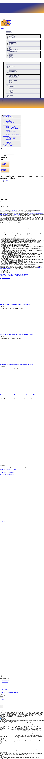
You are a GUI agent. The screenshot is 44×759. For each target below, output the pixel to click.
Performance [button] (2, 742)
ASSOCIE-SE (5, 22)
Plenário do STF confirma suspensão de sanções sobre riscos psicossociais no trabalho (16, 334)
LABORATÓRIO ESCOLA (13, 51)
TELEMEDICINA (11, 57)
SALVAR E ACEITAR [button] (4, 758)
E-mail (1, 695)
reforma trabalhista (13, 210)
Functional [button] (2, 738)
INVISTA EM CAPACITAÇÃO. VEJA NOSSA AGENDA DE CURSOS (9, 475)
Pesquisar (3, 18)
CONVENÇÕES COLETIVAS (10, 33)
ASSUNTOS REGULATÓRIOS (14, 75)
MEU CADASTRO (11, 35)
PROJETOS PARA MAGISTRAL (14, 49)
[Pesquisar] (5, 155)
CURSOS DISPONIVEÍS (12, 37)
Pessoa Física (3, 163)
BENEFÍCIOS (8, 50)
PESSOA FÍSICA (7, 25)
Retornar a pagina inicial (7, 472)
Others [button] (1, 755)
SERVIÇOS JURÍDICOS (12, 42)
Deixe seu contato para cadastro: (9, 692)
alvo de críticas (17, 214)
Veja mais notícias (5, 278)
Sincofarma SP (2, 1)
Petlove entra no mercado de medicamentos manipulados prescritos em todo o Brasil (16, 364)
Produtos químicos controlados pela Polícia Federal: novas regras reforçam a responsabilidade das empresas (21, 394)
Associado (2, 28)
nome (1, 694)
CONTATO (7, 96)
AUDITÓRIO (11, 54)
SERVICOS (8, 39)
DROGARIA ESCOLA (12, 87)
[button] (22, 201)
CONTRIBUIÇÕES (9, 32)
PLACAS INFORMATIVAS (8, 144)
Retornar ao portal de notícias (8, 469)
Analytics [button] (1, 746)
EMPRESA (8, 20)
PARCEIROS (11, 56)
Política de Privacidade (6, 687)
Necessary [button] (2, 717)
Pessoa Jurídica (3, 169)
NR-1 (10, 47)
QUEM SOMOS (8, 31)
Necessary (3, 718)
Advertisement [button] (2, 751)
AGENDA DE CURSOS (12, 36)
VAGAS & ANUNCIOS (10, 95)
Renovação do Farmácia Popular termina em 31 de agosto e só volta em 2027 (15, 304)
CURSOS (10, 44)
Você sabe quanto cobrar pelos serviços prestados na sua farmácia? (13, 432)
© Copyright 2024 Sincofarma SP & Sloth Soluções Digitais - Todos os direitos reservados (16, 699)
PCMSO (7, 38)
